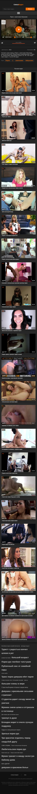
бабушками (29, 60)
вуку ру (26, 680)
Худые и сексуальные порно (11, 730)
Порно (8, 60)
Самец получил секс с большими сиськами (12, 680)
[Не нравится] (35, 43)
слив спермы (6, 745)
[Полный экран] (34, 37)
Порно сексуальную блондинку (19, 745)
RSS (25, 774)
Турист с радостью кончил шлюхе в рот (15, 651)
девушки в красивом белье (15, 767)
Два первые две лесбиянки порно (10, 714)
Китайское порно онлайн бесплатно (11, 646)
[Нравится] (2, 43)
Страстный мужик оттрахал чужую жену (15, 687)
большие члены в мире (13, 684)
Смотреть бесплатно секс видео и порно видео (21, 778)
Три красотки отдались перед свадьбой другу (16, 740)
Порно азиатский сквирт (17, 752)
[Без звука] (23, 37)
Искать (30, 9)
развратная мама (6, 657)
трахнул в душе (9, 718)
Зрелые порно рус (10, 733)
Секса (18, 4)
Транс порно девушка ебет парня (17, 677)
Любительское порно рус (14, 749)
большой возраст (20, 657)
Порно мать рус (6, 752)
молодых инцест (25, 646)
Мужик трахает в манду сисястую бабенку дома (18, 758)
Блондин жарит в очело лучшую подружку (17, 724)
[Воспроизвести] (18, 29)
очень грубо (5, 673)
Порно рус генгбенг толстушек (16, 662)
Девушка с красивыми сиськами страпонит (17, 693)
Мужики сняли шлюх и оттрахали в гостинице (18, 709)
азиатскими (19, 60)
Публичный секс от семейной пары (16, 668)
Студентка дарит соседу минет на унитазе (18, 701)
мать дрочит (6, 763)
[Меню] (18, 13)
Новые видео (14, 774)
